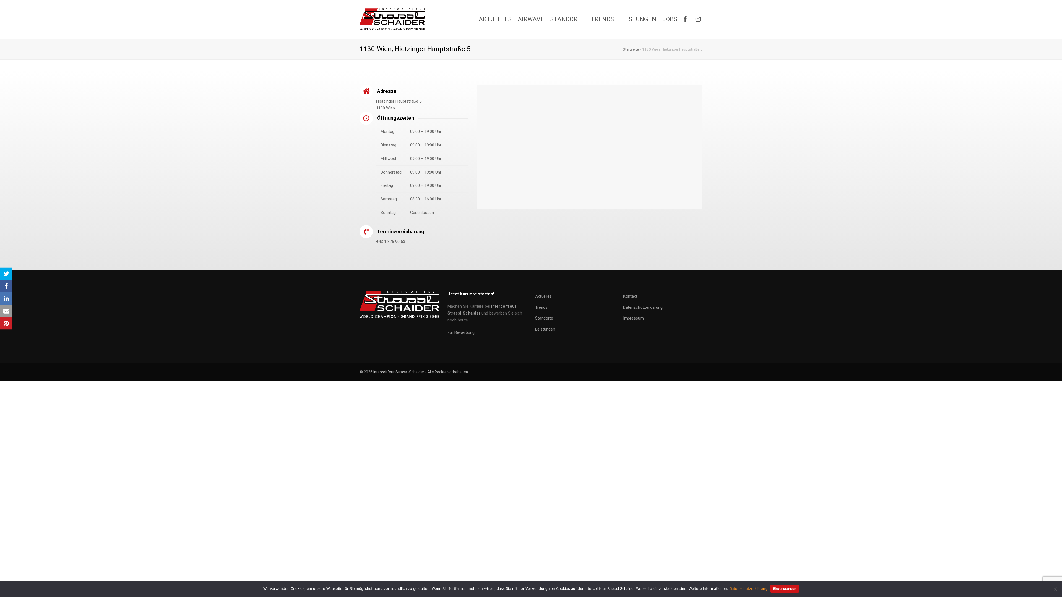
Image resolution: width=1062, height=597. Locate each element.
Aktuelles (543, 296)
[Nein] (1055, 589)
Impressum (633, 318)
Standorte (544, 318)
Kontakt (630, 296)
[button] (6, 274)
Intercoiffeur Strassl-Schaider (398, 372)
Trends (541, 307)
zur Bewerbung (461, 332)
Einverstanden (784, 588)
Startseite (631, 49)
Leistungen (545, 329)
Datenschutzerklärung (643, 307)
